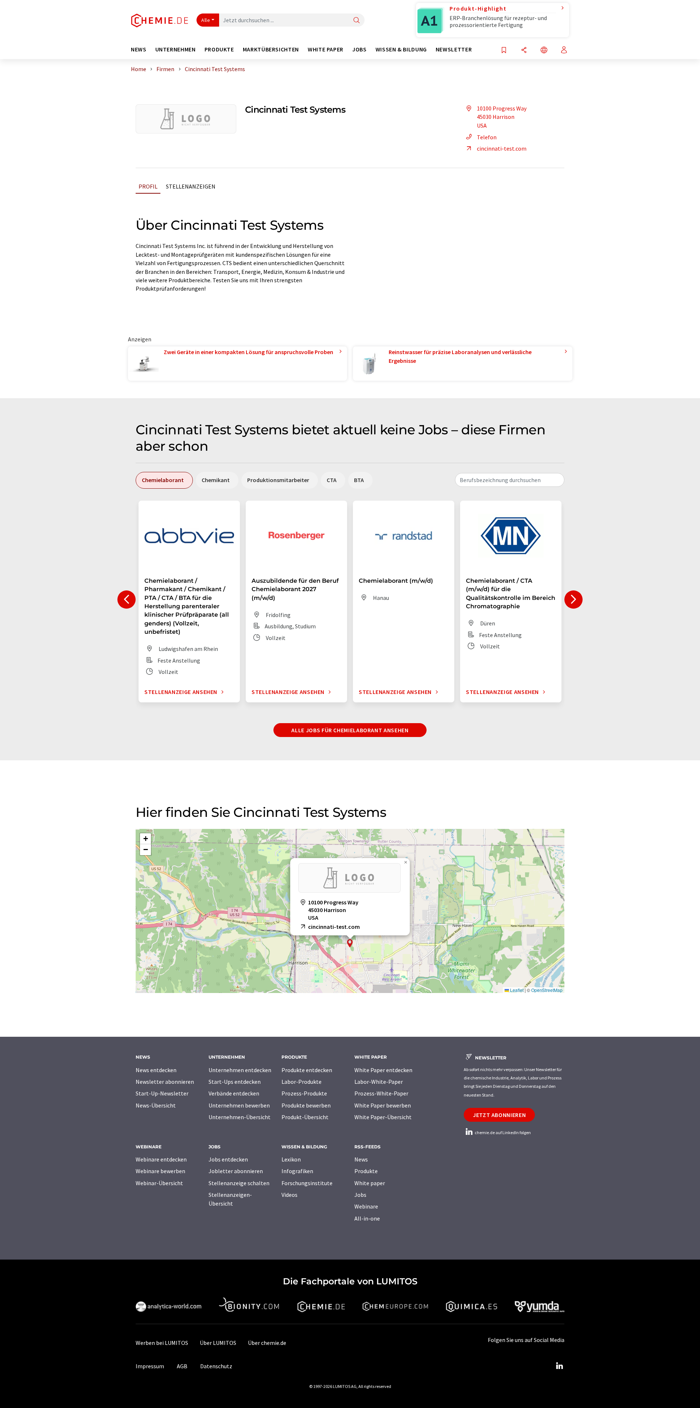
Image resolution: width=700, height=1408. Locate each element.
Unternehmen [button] (175, 49)
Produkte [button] (219, 49)
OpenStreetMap (547, 990)
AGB (182, 1366)
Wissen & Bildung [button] (401, 49)
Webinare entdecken (161, 1159)
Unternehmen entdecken (240, 1070)
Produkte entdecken (306, 1070)
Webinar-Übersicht (159, 1183)
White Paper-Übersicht (383, 1117)
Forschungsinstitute (306, 1183)
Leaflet (516, 990)
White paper (369, 1183)
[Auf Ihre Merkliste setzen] (504, 50)
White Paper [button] (325, 49)
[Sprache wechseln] (544, 50)
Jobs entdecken (228, 1159)
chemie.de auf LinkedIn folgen (502, 1132)
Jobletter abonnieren (236, 1171)
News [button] (139, 49)
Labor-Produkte (301, 1081)
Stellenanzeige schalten (239, 1183)
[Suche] (356, 20)
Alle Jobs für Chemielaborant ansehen (349, 730)
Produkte (366, 1171)
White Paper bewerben (382, 1105)
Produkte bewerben (306, 1105)
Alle (205, 20)
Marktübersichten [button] (271, 49)
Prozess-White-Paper (381, 1093)
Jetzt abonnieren (499, 1114)
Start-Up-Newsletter (162, 1093)
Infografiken (297, 1171)
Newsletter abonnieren (165, 1081)
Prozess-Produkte (304, 1093)
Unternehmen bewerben (239, 1105)
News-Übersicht (156, 1105)
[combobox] (509, 480)
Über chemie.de (267, 1342)
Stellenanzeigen (190, 186)
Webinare (366, 1206)
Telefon (487, 137)
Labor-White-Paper (378, 1081)
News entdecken (156, 1070)
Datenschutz (216, 1366)
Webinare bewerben (160, 1171)
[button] (350, 943)
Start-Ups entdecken (235, 1081)
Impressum (150, 1366)
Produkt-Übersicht (304, 1117)
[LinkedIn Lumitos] (559, 1366)
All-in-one (367, 1218)
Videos (289, 1194)
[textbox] (510, 480)
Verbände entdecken (234, 1093)
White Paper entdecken (383, 1070)
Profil (148, 186)
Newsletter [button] (454, 49)
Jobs (360, 1194)
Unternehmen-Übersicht (240, 1117)
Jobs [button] (359, 49)
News (361, 1159)
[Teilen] (524, 50)
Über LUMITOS (218, 1342)
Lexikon (291, 1159)
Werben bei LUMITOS (162, 1342)
